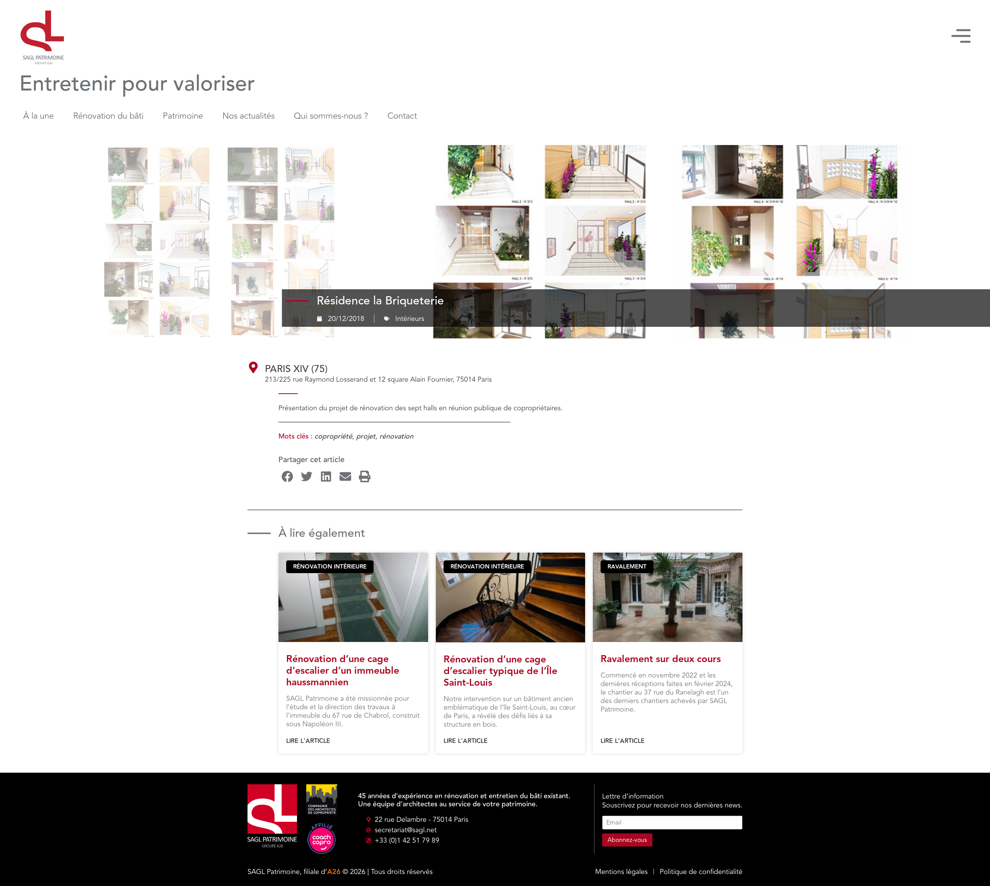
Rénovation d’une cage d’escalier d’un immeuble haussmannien (342, 671)
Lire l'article (308, 741)
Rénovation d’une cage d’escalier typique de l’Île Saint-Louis (500, 671)
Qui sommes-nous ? (331, 116)
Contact (402, 116)
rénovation (396, 436)
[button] (287, 476)
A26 (334, 871)
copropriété (333, 436)
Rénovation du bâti (108, 116)
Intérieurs (409, 318)
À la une (38, 116)
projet (366, 436)
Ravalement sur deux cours (661, 659)
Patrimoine (183, 116)
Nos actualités (248, 116)
